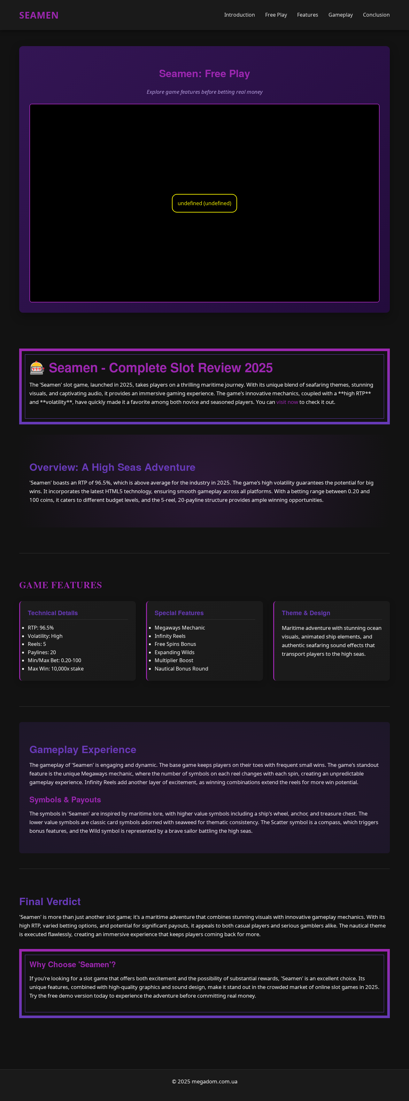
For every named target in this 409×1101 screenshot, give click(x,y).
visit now (287, 402)
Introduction (239, 14)
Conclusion (376, 14)
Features (307, 14)
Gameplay (340, 14)
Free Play (276, 14)
